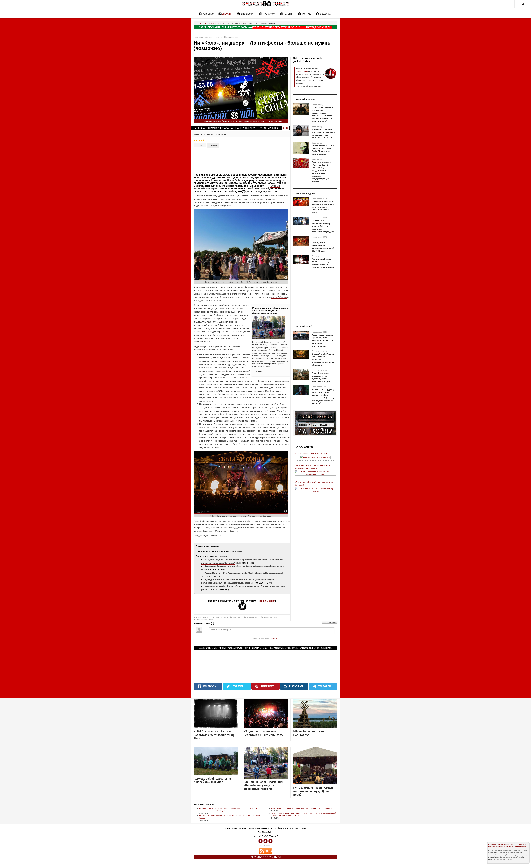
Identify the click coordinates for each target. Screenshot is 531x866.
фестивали (237, 617)
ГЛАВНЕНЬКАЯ (231, 828)
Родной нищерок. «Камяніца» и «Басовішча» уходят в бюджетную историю (265, 785)
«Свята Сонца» (253, 617)
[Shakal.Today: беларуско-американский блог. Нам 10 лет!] (265, 4)
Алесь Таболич (270, 617)
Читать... (259, 371)
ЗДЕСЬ (328, 27)
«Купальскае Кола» (204, 619)
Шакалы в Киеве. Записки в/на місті (311, 453)
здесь (285, 128)
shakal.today (236, 551)
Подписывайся (266, 600)
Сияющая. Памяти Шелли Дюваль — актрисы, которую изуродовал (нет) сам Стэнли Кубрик (507, 845)
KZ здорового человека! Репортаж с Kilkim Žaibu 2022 (263, 733)
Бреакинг (199, 23)
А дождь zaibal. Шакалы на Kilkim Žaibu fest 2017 (212, 780)
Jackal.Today (302, 71)
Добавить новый (329, 622)
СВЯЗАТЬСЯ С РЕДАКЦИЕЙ (265, 857)
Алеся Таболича (279, 297)
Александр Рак (222, 617)
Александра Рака (222, 293)
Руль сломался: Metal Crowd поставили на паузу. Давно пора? (313, 790)
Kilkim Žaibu (233, 180)
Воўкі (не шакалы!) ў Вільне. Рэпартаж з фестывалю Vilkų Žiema (214, 734)
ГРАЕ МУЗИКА (269, 828)
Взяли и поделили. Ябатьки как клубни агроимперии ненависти (312, 466)
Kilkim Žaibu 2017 (203, 617)
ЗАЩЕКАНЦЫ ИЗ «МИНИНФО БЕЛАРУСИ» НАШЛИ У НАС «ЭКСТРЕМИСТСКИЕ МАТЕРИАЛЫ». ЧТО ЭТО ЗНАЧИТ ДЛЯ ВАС (265, 647)
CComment (274, 638)
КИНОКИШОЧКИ (255, 828)
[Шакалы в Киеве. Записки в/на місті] (315, 457)
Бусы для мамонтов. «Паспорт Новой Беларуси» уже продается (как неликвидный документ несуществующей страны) (237, 581)
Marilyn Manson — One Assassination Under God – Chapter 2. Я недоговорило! (243, 572)
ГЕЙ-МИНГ (280, 828)
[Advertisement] (242, 160)
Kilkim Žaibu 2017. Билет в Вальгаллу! (311, 733)
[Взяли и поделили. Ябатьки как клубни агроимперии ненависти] (315, 472)
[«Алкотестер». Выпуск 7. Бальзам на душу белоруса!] (315, 489)
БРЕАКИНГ (243, 828)
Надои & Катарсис (212, 23)
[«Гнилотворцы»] (315, 423)
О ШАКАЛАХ (301, 828)
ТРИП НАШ (290, 828)
